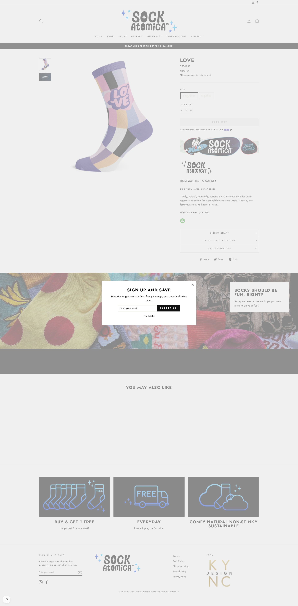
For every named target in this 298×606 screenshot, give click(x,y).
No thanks (149, 316)
